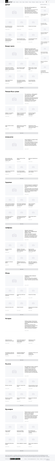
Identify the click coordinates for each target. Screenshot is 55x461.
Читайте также (43, 7)
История (8, 318)
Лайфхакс (8, 227)
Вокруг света (9, 46)
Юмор (7, 273)
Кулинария (9, 409)
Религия (8, 364)
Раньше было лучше (12, 91)
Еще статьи (21, 87)
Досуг (10, 2)
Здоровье (8, 182)
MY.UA (7, 1)
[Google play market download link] (17, 459)
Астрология (9, 137)
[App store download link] (12, 459)
